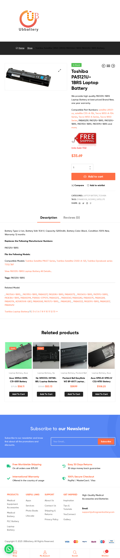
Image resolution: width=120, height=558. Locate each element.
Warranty (25, 476)
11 (49, 311)
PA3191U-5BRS (100, 294)
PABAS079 (70, 294)
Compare (79, 185)
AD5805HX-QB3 (23, 301)
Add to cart (95, 176)
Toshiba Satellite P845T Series (40, 260)
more (73, 127)
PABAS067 (66, 297)
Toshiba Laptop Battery (17, 311)
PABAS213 (54, 297)
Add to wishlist (97, 185)
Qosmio (92, 199)
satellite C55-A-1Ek (84, 113)
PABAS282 (77, 297)
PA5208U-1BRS (56, 294)
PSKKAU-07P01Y (40, 297)
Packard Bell (81, 373)
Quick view (26, 357)
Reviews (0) (71, 217)
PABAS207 (105, 301)
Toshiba (102, 195)
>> (57, 311)
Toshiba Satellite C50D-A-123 (71, 260)
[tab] (48, 218)
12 (51, 311)
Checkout (81, 476)
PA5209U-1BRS (91, 301)
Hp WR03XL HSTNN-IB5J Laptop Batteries (46, 380)
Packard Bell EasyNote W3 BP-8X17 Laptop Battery (73, 380)
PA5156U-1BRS (13, 294)
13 (54, 311)
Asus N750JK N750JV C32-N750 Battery (101, 380)
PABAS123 (78, 301)
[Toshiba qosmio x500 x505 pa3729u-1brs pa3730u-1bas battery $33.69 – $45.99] (103, 66)
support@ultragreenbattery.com (98, 512)
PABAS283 (66, 301)
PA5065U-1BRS (84, 294)
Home (21, 48)
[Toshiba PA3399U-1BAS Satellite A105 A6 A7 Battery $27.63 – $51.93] (113, 66)
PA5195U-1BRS (30, 294)
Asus (26, 373)
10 (47, 311)
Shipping (26, 464)
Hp (53, 373)
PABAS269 (100, 297)
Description (48, 217)
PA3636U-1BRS (12, 297)
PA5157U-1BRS (51, 301)
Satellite (101, 199)
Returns (80, 464)
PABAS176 (9, 301)
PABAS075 (89, 297)
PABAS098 (25, 297)
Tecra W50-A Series (89, 116)
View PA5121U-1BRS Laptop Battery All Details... (28, 271)
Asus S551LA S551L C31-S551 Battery (18, 380)
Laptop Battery (90, 195)
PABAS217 (43, 294)
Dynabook (82, 199)
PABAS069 (38, 301)
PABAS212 (9, 305)
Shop (29, 48)
